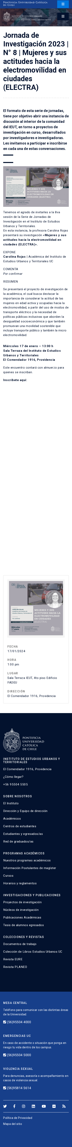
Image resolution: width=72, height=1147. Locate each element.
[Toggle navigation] (63, 4)
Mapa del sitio (12, 1123)
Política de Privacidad (17, 1117)
